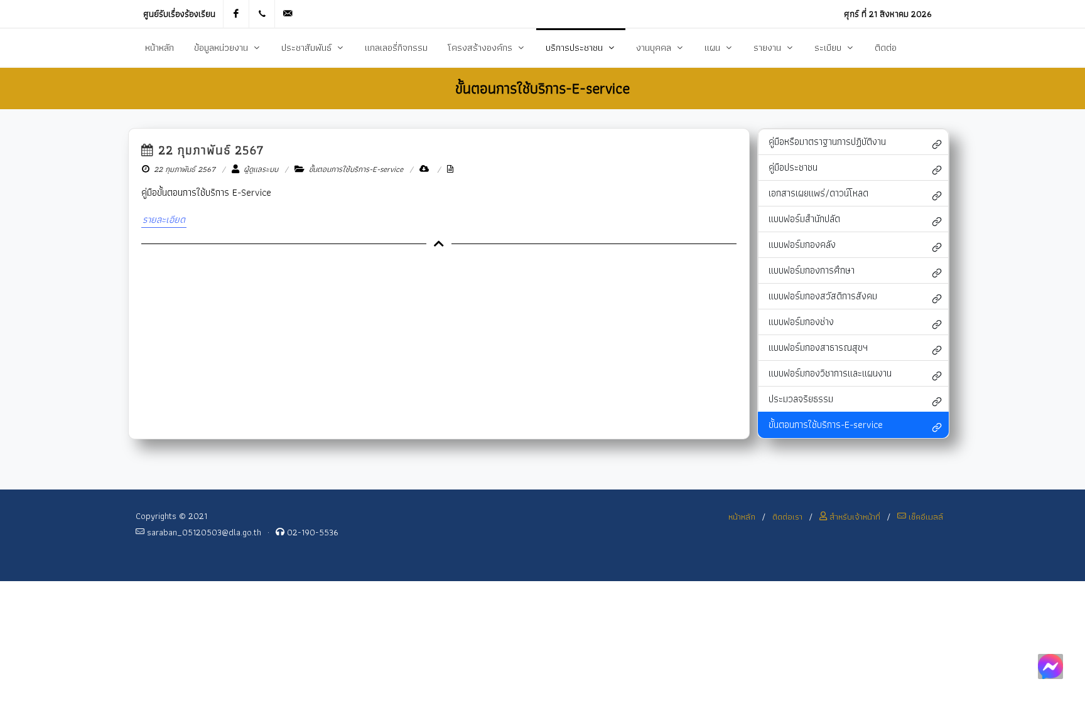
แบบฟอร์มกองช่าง (801, 321)
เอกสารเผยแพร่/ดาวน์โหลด (818, 193)
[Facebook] (236, 14)
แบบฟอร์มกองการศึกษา (812, 270)
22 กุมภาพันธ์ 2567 (209, 150)
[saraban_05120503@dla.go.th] (287, 14)
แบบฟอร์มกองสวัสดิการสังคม (823, 296)
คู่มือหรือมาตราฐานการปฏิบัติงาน (827, 141)
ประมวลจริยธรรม (801, 399)
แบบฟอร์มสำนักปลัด (804, 219)
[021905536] (261, 14)
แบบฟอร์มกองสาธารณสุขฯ (818, 347)
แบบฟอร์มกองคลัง (802, 244)
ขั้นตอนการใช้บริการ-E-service (826, 424)
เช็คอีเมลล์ (924, 516)
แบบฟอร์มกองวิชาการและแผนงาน (830, 373)
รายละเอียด (164, 219)
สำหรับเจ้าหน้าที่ (853, 516)
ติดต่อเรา (787, 516)
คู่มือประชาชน (793, 167)
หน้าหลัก (741, 516)
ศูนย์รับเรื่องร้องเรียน (179, 13)
